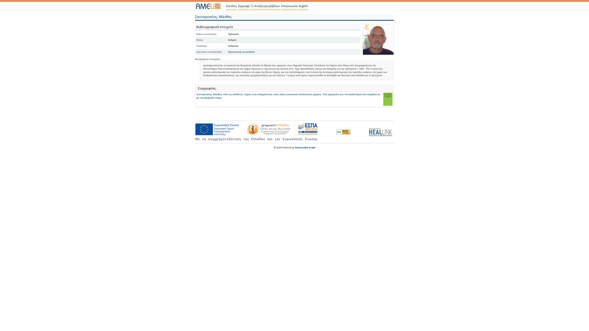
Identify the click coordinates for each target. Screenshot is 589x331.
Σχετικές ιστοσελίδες (209, 51)
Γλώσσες (201, 45)
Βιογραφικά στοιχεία (207, 59)
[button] (252, 6)
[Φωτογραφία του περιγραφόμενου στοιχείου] (378, 39)
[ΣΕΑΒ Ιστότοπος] (381, 131)
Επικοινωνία (289, 6)
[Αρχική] (209, 6)
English (303, 6)
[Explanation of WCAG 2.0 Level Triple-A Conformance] (343, 131)
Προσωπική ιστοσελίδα (241, 51)
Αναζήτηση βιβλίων (266, 6)
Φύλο (199, 39)
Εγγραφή (243, 6)
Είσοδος (231, 6)
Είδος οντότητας (206, 34)
